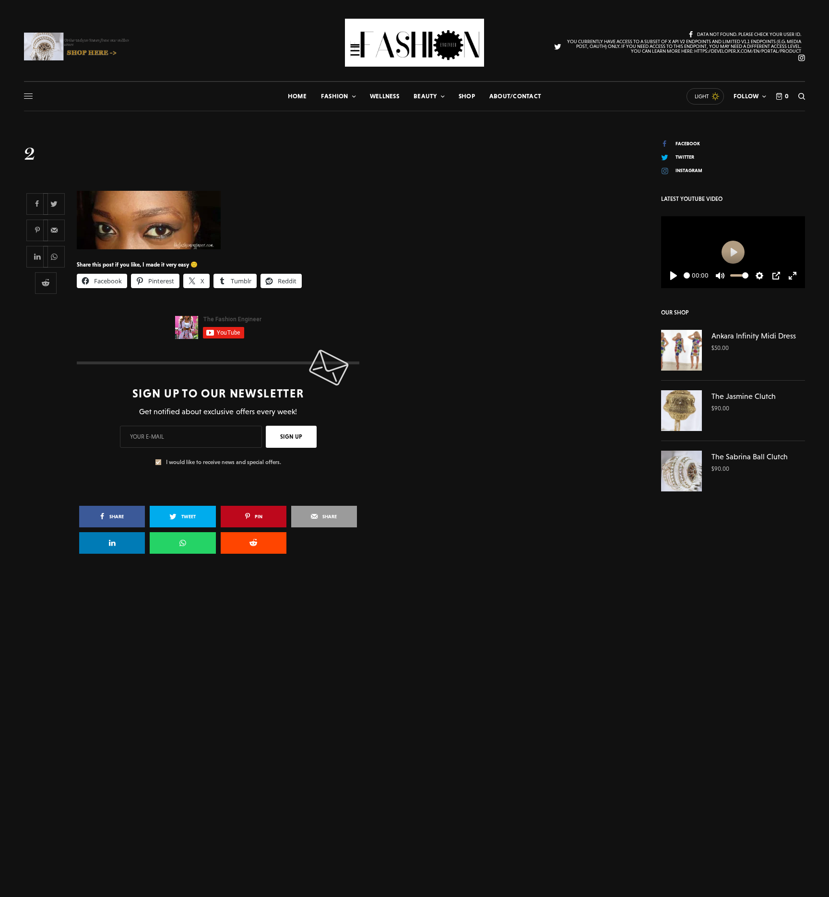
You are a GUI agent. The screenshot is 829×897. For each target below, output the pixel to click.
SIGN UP (291, 436)
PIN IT (223, 219)
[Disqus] (414, 700)
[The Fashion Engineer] (414, 43)
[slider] (687, 275)
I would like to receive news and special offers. (223, 462)
